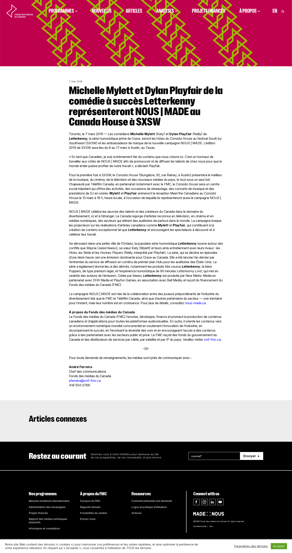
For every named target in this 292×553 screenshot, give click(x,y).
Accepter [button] (279, 546)
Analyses (165, 11)
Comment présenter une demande (151, 500)
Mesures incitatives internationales (49, 500)
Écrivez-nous (88, 518)
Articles (134, 11)
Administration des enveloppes (47, 507)
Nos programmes (43, 493)
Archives (136, 513)
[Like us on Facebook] (196, 502)
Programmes (61, 11)
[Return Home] (19, 11)
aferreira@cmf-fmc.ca (85, 381)
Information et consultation (44, 528)
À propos (247, 11)
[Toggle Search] (283, 11)
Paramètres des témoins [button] (251, 546)
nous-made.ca (195, 303)
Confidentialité (199, 526)
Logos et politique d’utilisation (149, 507)
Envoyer (249, 456)
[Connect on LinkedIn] (212, 502)
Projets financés (208, 11)
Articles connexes (58, 419)
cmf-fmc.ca (212, 339)
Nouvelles (101, 11)
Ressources (141, 493)
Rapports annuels (90, 507)
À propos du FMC (93, 493)
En (275, 11)
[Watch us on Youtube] (220, 502)
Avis (211, 526)
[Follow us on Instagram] (204, 502)
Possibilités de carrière (93, 513)
